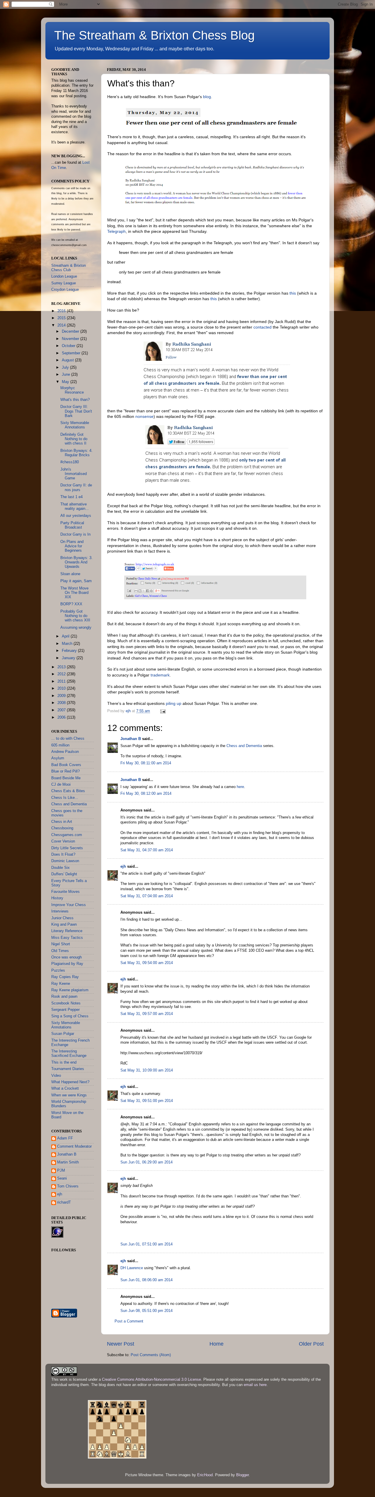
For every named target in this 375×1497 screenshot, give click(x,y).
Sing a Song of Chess (69, 1016)
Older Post (311, 1344)
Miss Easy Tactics (67, 938)
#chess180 (69, 462)
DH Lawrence (131, 1268)
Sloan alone (70, 574)
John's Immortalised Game (73, 473)
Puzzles (58, 970)
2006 (62, 717)
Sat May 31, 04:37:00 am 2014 (146, 850)
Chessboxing (62, 828)
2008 (62, 703)
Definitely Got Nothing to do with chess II (73, 439)
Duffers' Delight (64, 874)
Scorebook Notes (66, 1003)
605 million (60, 745)
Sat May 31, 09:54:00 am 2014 (146, 963)
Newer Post (120, 1344)
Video (56, 1076)
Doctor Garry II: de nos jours (76, 487)
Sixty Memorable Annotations (74, 425)
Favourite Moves (65, 892)
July (66, 367)
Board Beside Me (66, 778)
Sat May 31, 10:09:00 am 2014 (146, 1070)
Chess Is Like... (64, 798)
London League (64, 276)
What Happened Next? (70, 1082)
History (57, 898)
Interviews (60, 911)
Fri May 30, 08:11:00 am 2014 (145, 763)
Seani (62, 1178)
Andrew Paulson (65, 752)
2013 (62, 667)
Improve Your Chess (68, 905)
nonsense (144, 416)
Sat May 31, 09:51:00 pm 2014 (146, 1101)
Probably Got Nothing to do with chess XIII (75, 615)
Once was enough (66, 957)
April (66, 636)
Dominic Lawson (65, 861)
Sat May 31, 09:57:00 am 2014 (146, 1014)
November (71, 339)
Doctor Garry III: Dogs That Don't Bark (76, 411)
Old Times (60, 951)
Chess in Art (61, 822)
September (71, 353)
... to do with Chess (67, 738)
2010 (62, 688)
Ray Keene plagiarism (69, 990)
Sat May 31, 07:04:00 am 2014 (146, 896)
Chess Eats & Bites (68, 791)
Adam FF (65, 1138)
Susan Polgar (62, 1034)
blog (207, 96)
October (69, 346)
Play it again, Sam (76, 581)
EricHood (205, 1475)
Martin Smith (68, 1162)
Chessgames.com (66, 835)
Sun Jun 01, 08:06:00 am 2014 (146, 1280)
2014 (62, 325)
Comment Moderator (74, 1146)
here (240, 787)
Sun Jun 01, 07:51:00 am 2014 (146, 1244)
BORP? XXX (71, 604)
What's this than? (75, 400)
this (292, 293)
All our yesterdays (75, 516)
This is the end (63, 1062)
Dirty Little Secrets (67, 848)
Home (216, 1344)
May (66, 382)
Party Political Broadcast (72, 525)
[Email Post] (162, 711)
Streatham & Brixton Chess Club (68, 268)
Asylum (57, 758)
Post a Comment (129, 1321)
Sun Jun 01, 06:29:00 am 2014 (146, 1162)
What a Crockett (65, 1088)
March (68, 644)
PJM (61, 1170)
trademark (160, 675)
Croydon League (65, 290)
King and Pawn (64, 924)
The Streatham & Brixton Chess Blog (154, 35)
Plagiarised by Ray (67, 964)
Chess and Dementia (244, 746)
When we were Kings (69, 1095)
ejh (123, 866)
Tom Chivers (68, 1186)
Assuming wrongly (75, 628)
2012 (62, 674)
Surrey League (63, 283)
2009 (62, 696)
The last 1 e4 (71, 497)
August (68, 360)
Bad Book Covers (66, 765)
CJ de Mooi (61, 784)
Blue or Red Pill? (65, 771)
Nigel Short (60, 944)
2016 (62, 311)
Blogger (242, 1475)
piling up (173, 703)
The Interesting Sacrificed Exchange (68, 1053)
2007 (62, 710)
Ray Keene (60, 984)
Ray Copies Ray (65, 977)
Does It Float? (63, 854)
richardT (64, 1202)
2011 (62, 681)
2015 (62, 318)
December (71, 331)
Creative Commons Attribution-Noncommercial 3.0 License (151, 1380)
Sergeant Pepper (65, 1010)
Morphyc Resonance (72, 390)
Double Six (60, 868)
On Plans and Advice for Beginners (71, 546)
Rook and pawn (64, 996)
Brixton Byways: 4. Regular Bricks (76, 453)
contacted (262, 327)
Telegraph (116, 231)
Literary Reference (66, 931)
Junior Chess (62, 918)
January (69, 658)
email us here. (256, 1385)
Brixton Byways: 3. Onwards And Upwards (76, 562)
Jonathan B (130, 739)
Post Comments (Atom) (151, 1355)
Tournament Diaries (67, 1069)
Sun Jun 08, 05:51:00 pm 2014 (146, 1311)
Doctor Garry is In (75, 534)
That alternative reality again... (74, 506)
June (66, 374)
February (70, 651)
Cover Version (63, 841)
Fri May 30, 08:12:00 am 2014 (145, 794)
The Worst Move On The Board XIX (74, 592)
